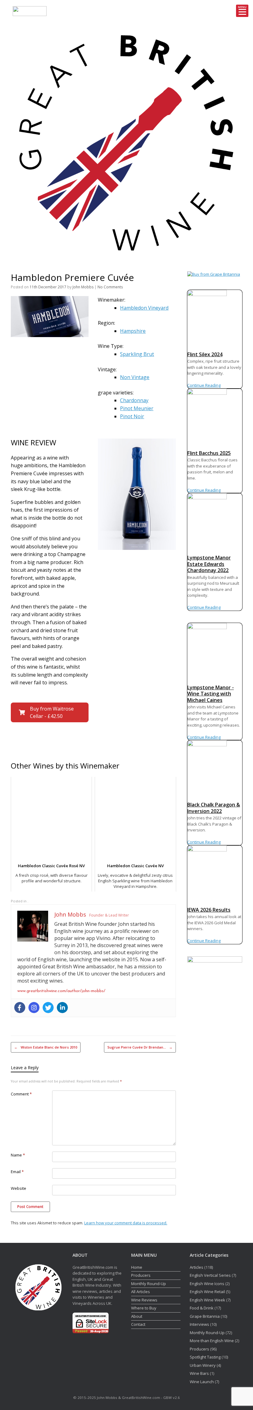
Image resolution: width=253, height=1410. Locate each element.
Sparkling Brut (137, 354)
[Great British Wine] (126, 141)
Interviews (199, 1324)
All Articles (140, 1291)
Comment (21, 1094)
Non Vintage (134, 377)
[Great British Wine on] (224, 141)
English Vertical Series (210, 1275)
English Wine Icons (207, 1283)
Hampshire (133, 331)
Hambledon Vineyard (144, 307)
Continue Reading (204, 385)
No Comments (110, 287)
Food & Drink (202, 1308)
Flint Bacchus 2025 (209, 453)
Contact (138, 1324)
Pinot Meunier (136, 408)
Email (17, 1171)
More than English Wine (212, 1340)
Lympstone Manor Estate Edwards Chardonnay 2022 (209, 564)
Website (18, 1188)
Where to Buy (143, 1308)
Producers (141, 1275)
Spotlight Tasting (205, 1357)
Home (136, 1267)
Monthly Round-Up (148, 1283)
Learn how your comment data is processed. (125, 1223)
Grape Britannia (205, 1316)
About (136, 1316)
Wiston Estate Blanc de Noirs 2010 (45, 1047)
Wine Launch (202, 1381)
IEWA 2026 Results (208, 909)
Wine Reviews (144, 1300)
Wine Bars (199, 1373)
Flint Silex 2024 (204, 354)
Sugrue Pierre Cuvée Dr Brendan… (139, 1047)
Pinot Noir (132, 416)
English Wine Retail (207, 1291)
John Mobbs (83, 287)
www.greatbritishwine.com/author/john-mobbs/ (61, 991)
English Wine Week (207, 1300)
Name (18, 1155)
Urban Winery (203, 1365)
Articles (196, 1267)
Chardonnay (134, 400)
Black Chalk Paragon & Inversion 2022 (213, 807)
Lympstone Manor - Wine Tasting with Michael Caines (210, 693)
